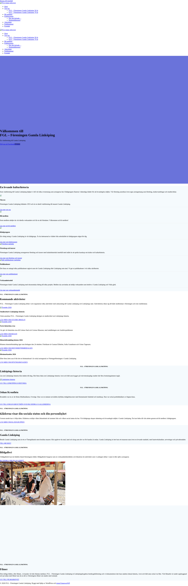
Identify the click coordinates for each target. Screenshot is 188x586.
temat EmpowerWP (63, 583)
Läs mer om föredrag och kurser (11, 258)
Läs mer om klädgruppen (8, 242)
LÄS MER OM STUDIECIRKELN (12, 320)
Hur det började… (15, 18)
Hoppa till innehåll (6, 1)
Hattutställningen (14, 20)
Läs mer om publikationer (9, 274)
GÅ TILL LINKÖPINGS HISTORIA (13, 383)
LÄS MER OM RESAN (8, 334)
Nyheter (17, 144)
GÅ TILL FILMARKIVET (9, 579)
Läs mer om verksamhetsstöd (10, 290)
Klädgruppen (8, 16)
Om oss (7, 8)
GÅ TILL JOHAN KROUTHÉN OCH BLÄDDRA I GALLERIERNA (25, 404)
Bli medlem (8, 14)
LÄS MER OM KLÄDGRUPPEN (12, 422)
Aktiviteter (8, 22)
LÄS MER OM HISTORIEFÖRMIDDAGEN (16, 348)
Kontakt (7, 26)
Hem (6, 6)
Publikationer (8, 24)
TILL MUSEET (5, 443)
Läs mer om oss (5, 210)
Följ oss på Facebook (7, 144)
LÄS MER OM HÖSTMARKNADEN (14, 362)
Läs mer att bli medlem (8, 226)
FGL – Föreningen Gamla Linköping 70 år (23, 12)
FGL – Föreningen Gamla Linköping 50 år (23, 10)
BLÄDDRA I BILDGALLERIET (12, 460)
